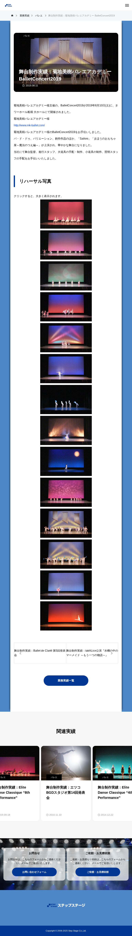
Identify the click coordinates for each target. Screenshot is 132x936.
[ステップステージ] (19, 5)
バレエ (27, 36)
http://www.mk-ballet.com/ (29, 125)
